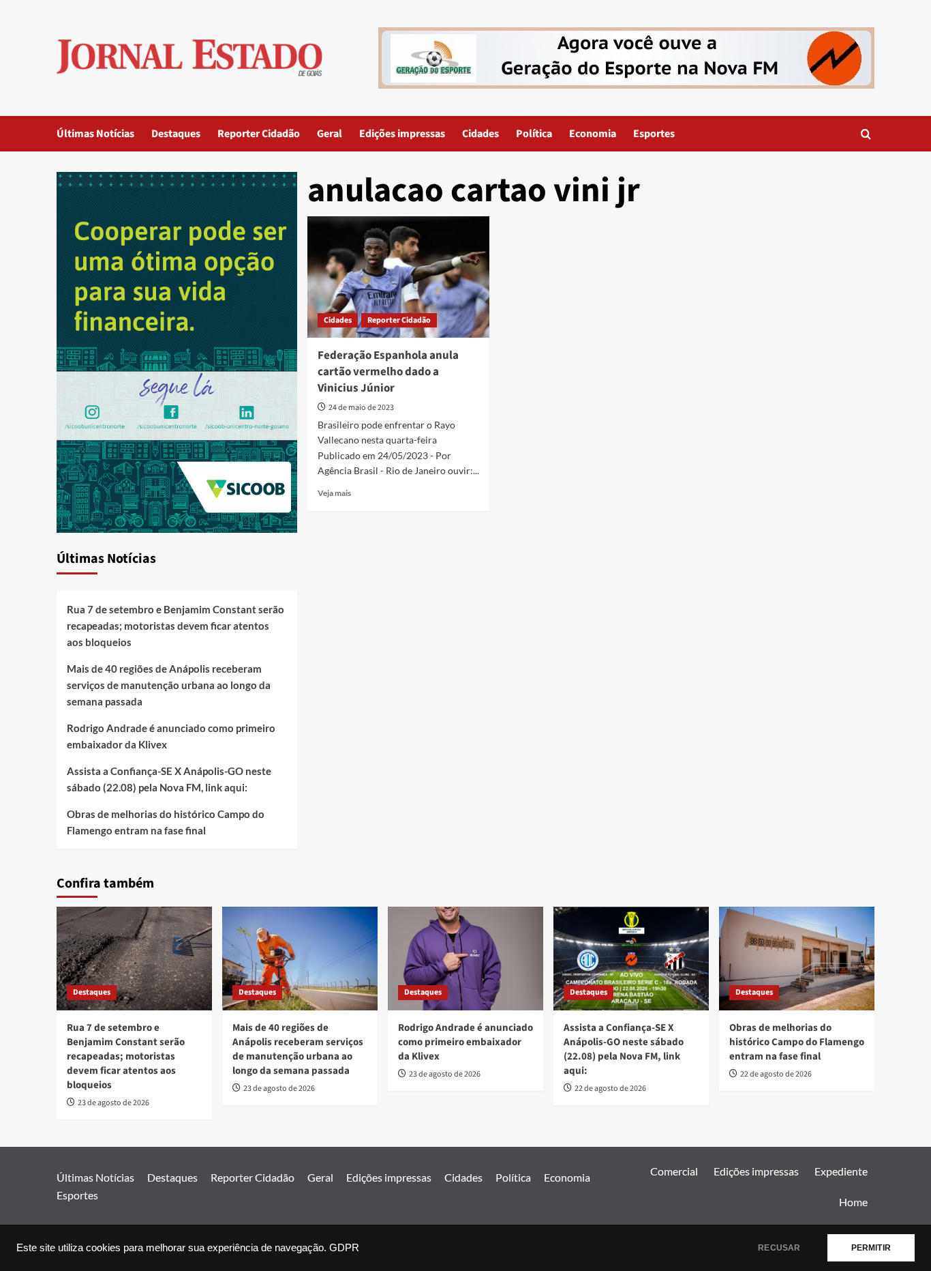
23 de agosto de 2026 (113, 1103)
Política (534, 133)
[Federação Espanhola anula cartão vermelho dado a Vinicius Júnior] (398, 277)
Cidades (480, 133)
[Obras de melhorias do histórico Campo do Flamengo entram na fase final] (796, 958)
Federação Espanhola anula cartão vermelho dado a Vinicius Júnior (388, 371)
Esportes (654, 133)
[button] (865, 134)
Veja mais (334, 493)
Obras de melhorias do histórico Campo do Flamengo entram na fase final (165, 822)
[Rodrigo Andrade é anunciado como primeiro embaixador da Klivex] (465, 958)
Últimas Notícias (95, 133)
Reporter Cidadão (258, 133)
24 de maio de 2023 (361, 407)
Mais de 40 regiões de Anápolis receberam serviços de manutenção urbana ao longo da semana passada (169, 684)
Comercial (674, 1171)
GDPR (344, 1247)
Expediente (841, 1171)
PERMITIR (871, 1248)
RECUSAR (779, 1248)
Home (853, 1201)
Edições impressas (402, 133)
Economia (592, 133)
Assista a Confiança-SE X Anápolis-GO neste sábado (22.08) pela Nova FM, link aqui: (169, 779)
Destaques (175, 133)
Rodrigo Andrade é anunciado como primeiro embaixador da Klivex (171, 736)
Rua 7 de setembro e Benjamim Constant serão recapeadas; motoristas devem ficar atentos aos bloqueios (175, 625)
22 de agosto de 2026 (610, 1088)
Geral (329, 133)
